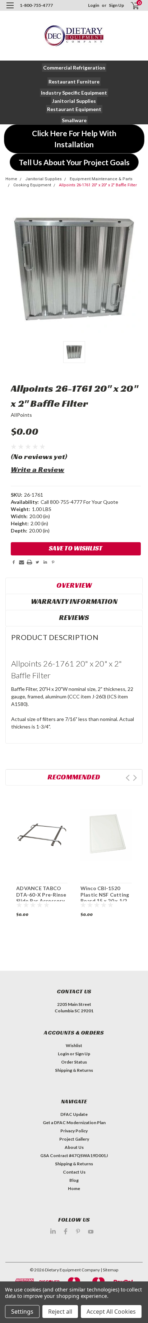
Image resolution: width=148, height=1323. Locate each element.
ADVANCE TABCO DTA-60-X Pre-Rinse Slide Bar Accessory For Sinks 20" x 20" (41, 897)
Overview (74, 585)
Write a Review (37, 469)
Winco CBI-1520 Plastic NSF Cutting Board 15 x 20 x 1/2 (104, 894)
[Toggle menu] (10, 10)
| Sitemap (109, 1269)
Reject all (60, 1311)
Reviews (74, 617)
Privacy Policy (74, 1130)
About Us (74, 1147)
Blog (74, 1180)
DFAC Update (74, 1114)
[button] (74, 67)
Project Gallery (74, 1139)
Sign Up (116, 5)
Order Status (74, 1062)
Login (93, 5)
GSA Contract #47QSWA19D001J (74, 1155)
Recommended (73, 777)
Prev (127, 777)
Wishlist (74, 1045)
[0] (130, 5)
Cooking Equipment (32, 185)
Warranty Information (74, 601)
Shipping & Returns (74, 1070)
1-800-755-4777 (36, 5)
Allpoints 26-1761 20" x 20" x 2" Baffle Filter (98, 185)
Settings (22, 1311)
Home (11, 179)
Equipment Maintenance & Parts (101, 179)
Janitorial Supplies (43, 179)
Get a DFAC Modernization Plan (74, 1122)
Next (135, 777)
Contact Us (74, 1172)
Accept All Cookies (111, 1311)
